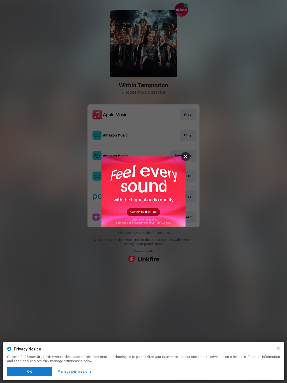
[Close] (278, 348)
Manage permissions (74, 371)
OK (29, 371)
